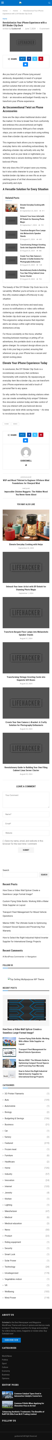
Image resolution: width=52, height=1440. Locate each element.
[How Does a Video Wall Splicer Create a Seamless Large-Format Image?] (26, 1010)
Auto (27, 1100)
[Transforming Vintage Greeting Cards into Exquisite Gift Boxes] (11, 248)
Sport (4, 1363)
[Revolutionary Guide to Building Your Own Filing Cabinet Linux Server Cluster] (11, 275)
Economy (6, 1371)
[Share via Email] (25, 64)
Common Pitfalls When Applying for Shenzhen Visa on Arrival (29, 1404)
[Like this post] (23, 59)
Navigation (32, 957)
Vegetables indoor (27, 1279)
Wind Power (27, 1297)
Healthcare (27, 1161)
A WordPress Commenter (13, 957)
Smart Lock (27, 1254)
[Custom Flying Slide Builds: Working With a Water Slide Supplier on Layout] (9, 1041)
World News (7, 1356)
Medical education (27, 1223)
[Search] (49, 3)
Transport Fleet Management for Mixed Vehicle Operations (32, 1050)
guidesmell (16, 29)
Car (27, 1131)
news (15, 424)
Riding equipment (27, 1242)
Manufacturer (27, 1211)
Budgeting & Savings (27, 1118)
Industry (27, 1174)
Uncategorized (27, 1273)
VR (27, 1285)
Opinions (5, 1378)
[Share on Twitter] (34, 59)
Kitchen (27, 1199)
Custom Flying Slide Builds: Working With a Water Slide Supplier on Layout (34, 1041)
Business (27, 1124)
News (27, 1229)
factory (27, 1137)
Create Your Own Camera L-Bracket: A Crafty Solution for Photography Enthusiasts (31, 259)
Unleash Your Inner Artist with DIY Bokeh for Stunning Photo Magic (32, 219)
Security (27, 1248)
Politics (5, 1360)
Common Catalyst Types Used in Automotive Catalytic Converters (28, 1394)
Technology (27, 1267)
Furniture (27, 1155)
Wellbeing (27, 1291)
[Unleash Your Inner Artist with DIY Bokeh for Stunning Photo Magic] (11, 221)
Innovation (27, 1180)
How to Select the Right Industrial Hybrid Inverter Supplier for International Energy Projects (33, 1074)
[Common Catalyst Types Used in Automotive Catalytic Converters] (7, 1395)
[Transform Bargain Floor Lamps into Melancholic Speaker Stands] (11, 235)
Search (6, 870)
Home (5, 11)
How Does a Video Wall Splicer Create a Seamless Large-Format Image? (22, 1031)
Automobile (27, 1106)
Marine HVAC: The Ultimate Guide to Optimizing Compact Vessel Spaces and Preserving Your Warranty (25, 927)
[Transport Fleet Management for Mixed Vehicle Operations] (9, 1052)
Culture (5, 1367)
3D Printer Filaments (27, 1093)
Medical (27, 1217)
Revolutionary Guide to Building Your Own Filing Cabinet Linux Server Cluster (33, 273)
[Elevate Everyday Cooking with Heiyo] (11, 208)
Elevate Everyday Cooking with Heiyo (26, 544)
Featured (27, 1143)
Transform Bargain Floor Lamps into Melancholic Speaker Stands (33, 233)
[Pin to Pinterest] (40, 59)
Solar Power (27, 1260)
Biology (27, 1112)
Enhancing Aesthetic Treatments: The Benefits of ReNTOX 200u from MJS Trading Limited (23, 1413)
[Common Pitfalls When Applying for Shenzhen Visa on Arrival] (7, 1404)
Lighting (27, 1205)
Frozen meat (27, 1149)
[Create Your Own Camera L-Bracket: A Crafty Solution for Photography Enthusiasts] (11, 260)
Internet (27, 1186)
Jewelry (27, 1192)
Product (27, 1236)
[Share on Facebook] (29, 59)
